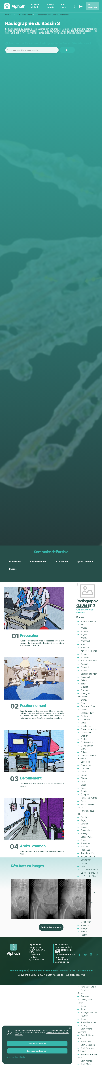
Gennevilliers (86, 830)
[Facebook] (80, 954)
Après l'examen (85, 561)
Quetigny (85, 996)
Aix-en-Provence (89, 621)
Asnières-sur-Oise (89, 651)
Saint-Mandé (86, 1061)
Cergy (83, 722)
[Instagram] (92, 954)
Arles (83, 644)
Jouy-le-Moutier (88, 856)
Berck (83, 683)
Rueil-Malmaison (88, 1022)
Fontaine (84, 801)
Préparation (15, 561)
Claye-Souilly (87, 745)
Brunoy (84, 700)
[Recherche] (73, 6)
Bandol (84, 670)
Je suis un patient (63, 947)
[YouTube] (86, 954)
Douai (83, 788)
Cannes (84, 709)
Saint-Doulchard (88, 1045)
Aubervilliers (86, 657)
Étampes (85, 794)
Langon (84, 863)
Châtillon (84, 736)
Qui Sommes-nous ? (65, 955)
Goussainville (87, 837)
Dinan (83, 785)
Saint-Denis (86, 1041)
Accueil (8, 15)
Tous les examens (24, 15)
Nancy (84, 931)
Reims (83, 1006)
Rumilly (84, 1025)
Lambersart (86, 860)
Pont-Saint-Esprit (88, 986)
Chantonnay (86, 726)
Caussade (85, 719)
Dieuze (84, 778)
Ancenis (84, 631)
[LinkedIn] (97, 954)
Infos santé (63, 5)
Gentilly (84, 833)
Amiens (84, 628)
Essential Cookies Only (37, 1051)
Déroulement (61, 561)
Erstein (84, 791)
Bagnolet (85, 667)
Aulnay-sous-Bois (89, 660)
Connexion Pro (62, 962)
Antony (84, 638)
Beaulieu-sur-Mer (89, 674)
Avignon (84, 664)
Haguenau (85, 850)
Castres (84, 716)
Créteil (83, 771)
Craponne (85, 768)
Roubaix (84, 1015)
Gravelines (85, 843)
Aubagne (85, 654)
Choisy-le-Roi (87, 742)
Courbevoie (86, 765)
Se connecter (92, 6)
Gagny (84, 820)
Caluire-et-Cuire (88, 706)
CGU (73, 970)
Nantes (84, 935)
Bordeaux (85, 690)
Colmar (84, 752)
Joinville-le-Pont (88, 853)
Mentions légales (19, 970)
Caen (83, 703)
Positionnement (38, 561)
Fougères (85, 817)
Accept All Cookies (37, 1043)
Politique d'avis (85, 970)
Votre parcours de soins (64, 951)
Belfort (84, 680)
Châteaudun (86, 732)
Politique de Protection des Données (49, 970)
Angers (84, 634)
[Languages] (81, 6)
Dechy (84, 775)
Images (13, 569)
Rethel (83, 1009)
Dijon (83, 781)
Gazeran (84, 827)
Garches (84, 823)
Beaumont (85, 677)
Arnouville (85, 647)
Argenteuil (85, 641)
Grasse (84, 840)
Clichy (83, 749)
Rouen (83, 1019)
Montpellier (86, 922)
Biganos (84, 687)
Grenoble (85, 846)
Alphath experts (50, 5)
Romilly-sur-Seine (89, 1012)
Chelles (84, 739)
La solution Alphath (34, 5)
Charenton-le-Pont (89, 729)
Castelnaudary (87, 713)
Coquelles (85, 762)
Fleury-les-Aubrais (89, 798)
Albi (82, 624)
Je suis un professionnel (61, 958)
